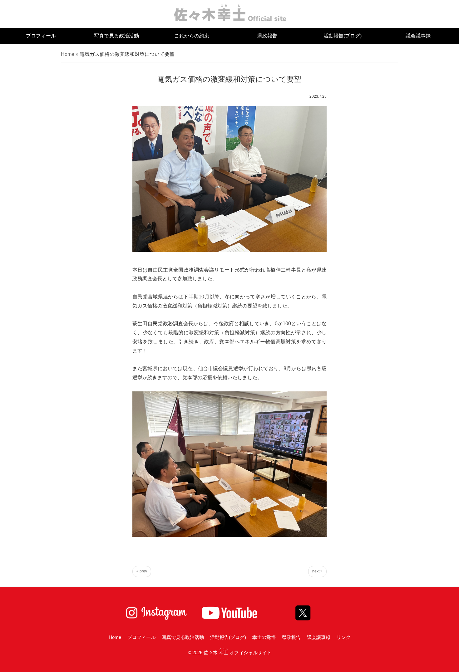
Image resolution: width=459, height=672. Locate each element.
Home (67, 54)
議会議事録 (418, 35)
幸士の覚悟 (264, 637)
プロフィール (41, 35)
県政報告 (267, 35)
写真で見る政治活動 (116, 35)
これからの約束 (191, 35)
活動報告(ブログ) (342, 35)
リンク (344, 637)
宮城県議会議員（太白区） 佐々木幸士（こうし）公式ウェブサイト (229, 12)
